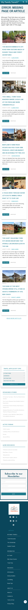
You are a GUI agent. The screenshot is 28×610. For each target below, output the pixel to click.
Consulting (10, 579)
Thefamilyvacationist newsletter (10, 450)
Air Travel (9, 555)
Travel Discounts (11, 538)
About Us (9, 592)
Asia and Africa (6, 437)
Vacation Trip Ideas (9, 380)
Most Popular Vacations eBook (10, 457)
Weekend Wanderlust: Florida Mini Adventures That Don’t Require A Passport (13, 411)
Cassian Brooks (16, 155)
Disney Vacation (11, 575)
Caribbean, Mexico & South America (11, 431)
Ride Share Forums (12, 559)
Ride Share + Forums (8, 452)
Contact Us (10, 596)
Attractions (7, 373)
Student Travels (11, 546)
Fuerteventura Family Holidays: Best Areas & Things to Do (13, 406)
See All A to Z (14, 384)
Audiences (6, 375)
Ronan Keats (15, 201)
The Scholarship (11, 542)
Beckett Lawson (16, 297)
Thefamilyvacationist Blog (9, 460)
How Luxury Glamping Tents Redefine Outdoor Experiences (13, 402)
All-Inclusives (10, 572)
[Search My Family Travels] (23, 2)
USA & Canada (6, 429)
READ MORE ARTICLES (14, 318)
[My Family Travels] (14, 509)
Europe (4, 434)
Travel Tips (10, 563)
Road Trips (10, 583)
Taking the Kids (6, 455)
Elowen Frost (15, 107)
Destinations (7, 378)
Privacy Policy (10, 603)
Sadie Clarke (15, 249)
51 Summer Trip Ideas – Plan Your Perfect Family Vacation (14, 397)
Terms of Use (10, 600)
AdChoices (11, 530)
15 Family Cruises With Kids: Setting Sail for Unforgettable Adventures (13, 415)
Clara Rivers (15, 57)
